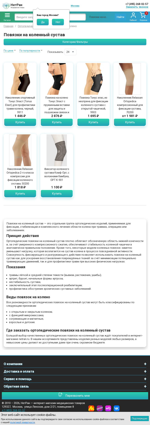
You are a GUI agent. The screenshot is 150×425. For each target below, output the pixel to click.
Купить (20, 122)
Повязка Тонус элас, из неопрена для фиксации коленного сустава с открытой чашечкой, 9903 (93, 105)
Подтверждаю (139, 418)
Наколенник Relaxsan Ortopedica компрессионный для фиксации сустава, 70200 (130, 105)
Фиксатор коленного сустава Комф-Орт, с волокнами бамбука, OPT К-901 (56, 174)
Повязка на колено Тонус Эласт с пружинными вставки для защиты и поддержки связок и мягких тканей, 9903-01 (57, 106)
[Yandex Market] (91, 408)
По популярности (29, 50)
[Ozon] (100, 408)
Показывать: (55, 52)
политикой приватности (22, 422)
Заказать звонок (137, 7)
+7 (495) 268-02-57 (136, 4)
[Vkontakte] (116, 408)
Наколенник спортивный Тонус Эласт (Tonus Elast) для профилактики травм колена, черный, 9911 (20, 105)
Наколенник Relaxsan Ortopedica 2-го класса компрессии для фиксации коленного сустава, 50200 (20, 176)
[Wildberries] (108, 408)
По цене (8, 50)
